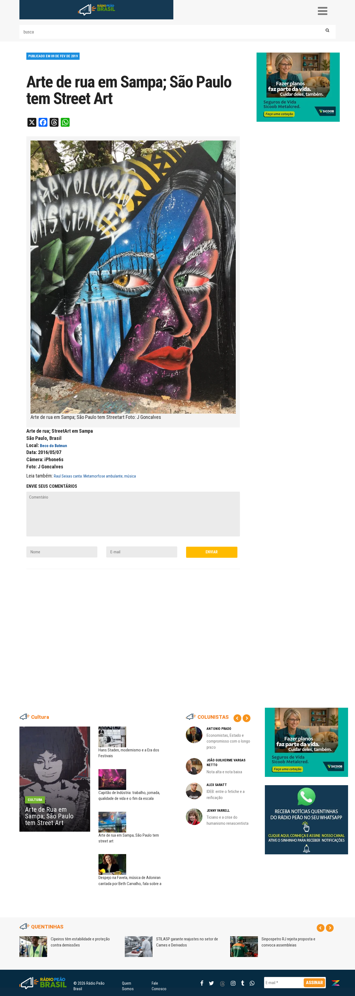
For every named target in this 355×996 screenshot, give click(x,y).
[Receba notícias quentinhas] (306, 815)
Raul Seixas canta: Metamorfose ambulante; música (95, 476)
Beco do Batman (53, 445)
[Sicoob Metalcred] (298, 87)
